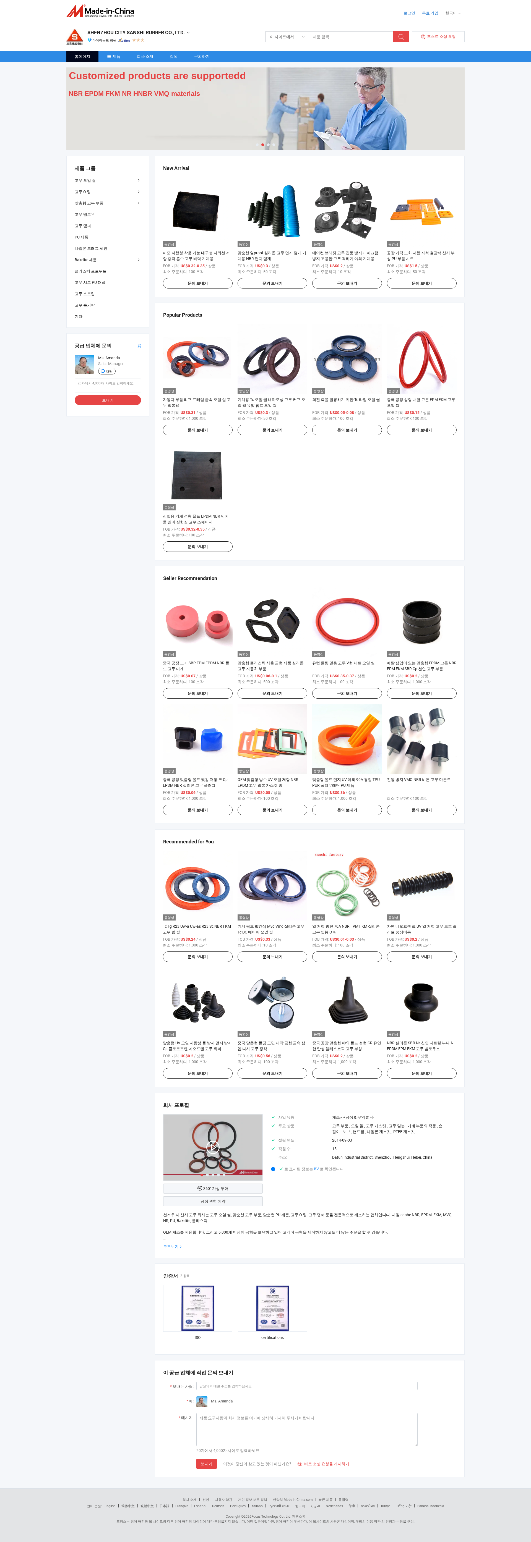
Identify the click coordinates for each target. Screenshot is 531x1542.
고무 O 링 (83, 191)
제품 (116, 56)
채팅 (109, 371)
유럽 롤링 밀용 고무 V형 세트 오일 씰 (343, 662)
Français (181, 1506)
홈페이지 (82, 56)
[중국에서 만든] (101, 10)
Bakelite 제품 (86, 259)
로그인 (409, 12)
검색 (174, 56)
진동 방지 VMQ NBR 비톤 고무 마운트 (419, 779)
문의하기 (202, 56)
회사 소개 (145, 56)
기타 (78, 316)
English (110, 1506)
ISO (198, 1337)
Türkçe (385, 1506)
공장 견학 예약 (213, 1201)
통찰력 (343, 1499)
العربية (315, 1506)
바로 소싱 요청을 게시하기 (323, 1463)
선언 (205, 1499)
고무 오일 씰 (85, 180)
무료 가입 (430, 12)
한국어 (300, 1506)
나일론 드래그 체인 (91, 248)
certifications (272, 1337)
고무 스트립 (85, 293)
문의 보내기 (198, 283)
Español (200, 1506)
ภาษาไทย (368, 1506)
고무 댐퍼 (83, 225)
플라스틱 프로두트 (90, 271)
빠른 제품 (326, 1499)
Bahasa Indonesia (430, 1506)
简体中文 (128, 1506)
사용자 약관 (223, 1499)
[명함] (139, 345)
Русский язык (279, 1506)
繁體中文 (147, 1506)
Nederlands (334, 1506)
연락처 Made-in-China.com (293, 1499)
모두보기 (171, 1246)
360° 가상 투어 (215, 1188)
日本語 (165, 1506)
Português (238, 1506)
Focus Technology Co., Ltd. (271, 1516)
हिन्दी (352, 1506)
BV (317, 1168)
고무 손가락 (85, 305)
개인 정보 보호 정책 (252, 1499)
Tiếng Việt (404, 1506)
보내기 (206, 1463)
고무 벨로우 (85, 214)
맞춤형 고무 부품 (89, 203)
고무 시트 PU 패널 (90, 282)
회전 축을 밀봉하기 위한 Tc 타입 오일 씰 (346, 399)
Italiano (257, 1506)
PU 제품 (81, 237)
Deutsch (218, 1506)
